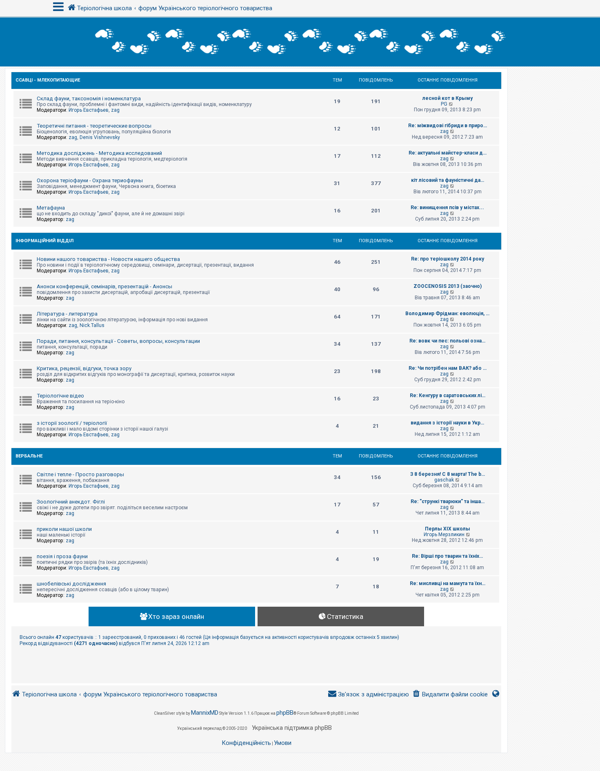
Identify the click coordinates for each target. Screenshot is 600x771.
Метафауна (51, 208)
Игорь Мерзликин (444, 534)
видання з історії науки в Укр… (447, 423)
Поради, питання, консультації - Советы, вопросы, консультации (118, 341)
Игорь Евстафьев (89, 110)
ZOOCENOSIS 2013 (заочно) (447, 286)
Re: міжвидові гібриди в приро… (447, 125)
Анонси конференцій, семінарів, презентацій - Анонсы (104, 286)
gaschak (444, 480)
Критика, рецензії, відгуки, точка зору (84, 368)
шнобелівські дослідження (71, 584)
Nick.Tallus (92, 325)
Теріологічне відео (60, 396)
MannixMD (204, 712)
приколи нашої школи (64, 529)
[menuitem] (450, 695)
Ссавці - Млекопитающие (48, 80)
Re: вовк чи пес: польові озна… (447, 341)
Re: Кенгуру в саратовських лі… (447, 395)
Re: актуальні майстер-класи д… (448, 153)
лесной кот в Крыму (447, 98)
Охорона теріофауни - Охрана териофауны (90, 180)
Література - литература (67, 314)
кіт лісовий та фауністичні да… (447, 180)
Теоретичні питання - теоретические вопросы (94, 126)
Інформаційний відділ (44, 240)
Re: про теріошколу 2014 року (447, 259)
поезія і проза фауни (62, 556)
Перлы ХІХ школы (447, 529)
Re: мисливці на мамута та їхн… (447, 583)
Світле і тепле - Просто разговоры (80, 474)
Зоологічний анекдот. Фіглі (71, 502)
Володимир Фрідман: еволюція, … (447, 313)
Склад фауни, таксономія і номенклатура (89, 98)
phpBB (284, 712)
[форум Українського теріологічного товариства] (300, 42)
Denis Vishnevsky (100, 137)
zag (115, 110)
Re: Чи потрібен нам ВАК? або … (448, 368)
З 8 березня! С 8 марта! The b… (447, 474)
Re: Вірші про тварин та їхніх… (447, 556)
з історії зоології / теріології (72, 423)
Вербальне (29, 456)
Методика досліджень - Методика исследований (99, 153)
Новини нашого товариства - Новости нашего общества (108, 259)
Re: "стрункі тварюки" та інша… (447, 501)
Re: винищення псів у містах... (447, 207)
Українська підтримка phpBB (292, 727)
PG (444, 104)
